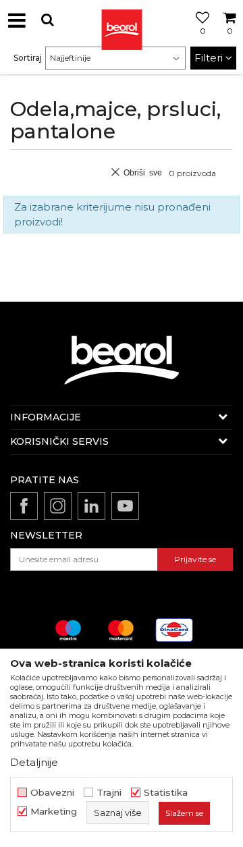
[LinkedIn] (91, 506)
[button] (47, 20)
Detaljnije (34, 762)
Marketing (53, 812)
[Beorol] (121, 20)
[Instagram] (58, 506)
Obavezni (52, 793)
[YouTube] (125, 506)
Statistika (166, 793)
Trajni (109, 793)
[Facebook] (24, 506)
